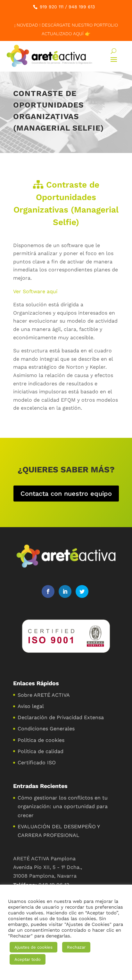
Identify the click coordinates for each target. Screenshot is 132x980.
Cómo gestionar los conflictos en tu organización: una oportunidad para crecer (63, 806)
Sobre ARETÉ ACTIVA (44, 695)
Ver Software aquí (35, 291)
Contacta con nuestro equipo (66, 493)
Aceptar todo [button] (27, 959)
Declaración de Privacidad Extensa (61, 717)
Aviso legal (31, 706)
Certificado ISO (37, 762)
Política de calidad (40, 751)
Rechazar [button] (76, 947)
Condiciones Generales (46, 729)
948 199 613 (82, 6)
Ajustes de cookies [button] (33, 947)
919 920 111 (51, 6)
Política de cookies (41, 740)
